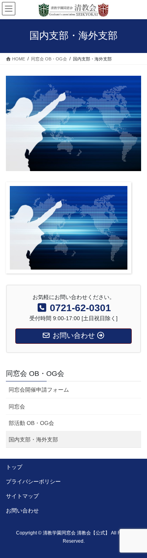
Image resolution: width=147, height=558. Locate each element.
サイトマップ (22, 496)
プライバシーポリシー (33, 481)
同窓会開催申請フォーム (39, 390)
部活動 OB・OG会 (31, 423)
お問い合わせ (22, 510)
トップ (14, 467)
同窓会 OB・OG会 (35, 373)
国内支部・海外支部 (33, 439)
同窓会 (17, 406)
